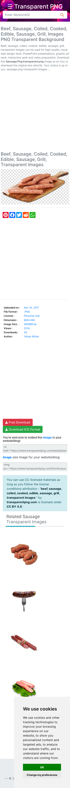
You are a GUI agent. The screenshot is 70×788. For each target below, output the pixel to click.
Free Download (19, 422)
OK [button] (42, 767)
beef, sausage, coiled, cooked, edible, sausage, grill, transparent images (34, 493)
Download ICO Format (24, 429)
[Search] (62, 15)
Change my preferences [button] (42, 774)
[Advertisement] (35, 112)
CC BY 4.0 (14, 506)
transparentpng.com (22, 502)
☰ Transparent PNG (35, 6)
